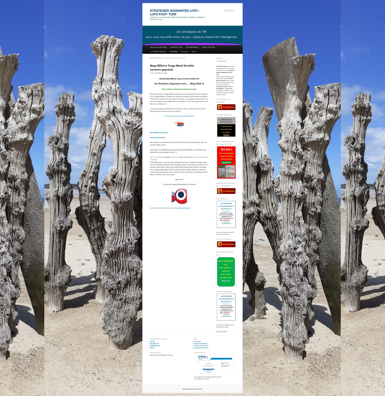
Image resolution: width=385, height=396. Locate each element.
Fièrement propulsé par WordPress (192, 389)
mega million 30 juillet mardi (182, 208)
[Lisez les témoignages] (225, 244)
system (205, 157)
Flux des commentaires (201, 345)
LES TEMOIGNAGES (192, 47)
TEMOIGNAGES (155, 345)
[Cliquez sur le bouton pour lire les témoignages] (225, 191)
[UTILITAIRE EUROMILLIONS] (225, 127)
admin (165, 73)
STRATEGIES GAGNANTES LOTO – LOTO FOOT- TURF (175, 12)
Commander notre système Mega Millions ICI (179, 116)
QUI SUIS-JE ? (154, 343)
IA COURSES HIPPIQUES (158, 52)
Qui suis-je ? (184, 52)
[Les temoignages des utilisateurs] (225, 107)
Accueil (152, 341)
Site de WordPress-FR (201, 348)
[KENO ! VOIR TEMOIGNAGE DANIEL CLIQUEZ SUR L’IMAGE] (225, 162)
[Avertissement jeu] (225, 214)
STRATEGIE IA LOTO (176, 47)
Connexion (197, 341)
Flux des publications (200, 343)
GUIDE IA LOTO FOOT (208, 47)
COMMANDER (173, 52)
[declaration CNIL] (214, 364)
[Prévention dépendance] (225, 307)
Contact (194, 52)
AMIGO (152, 348)
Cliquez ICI (173, 152)
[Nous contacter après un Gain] (225, 272)
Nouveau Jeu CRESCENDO (158, 47)
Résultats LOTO (161, 208)
